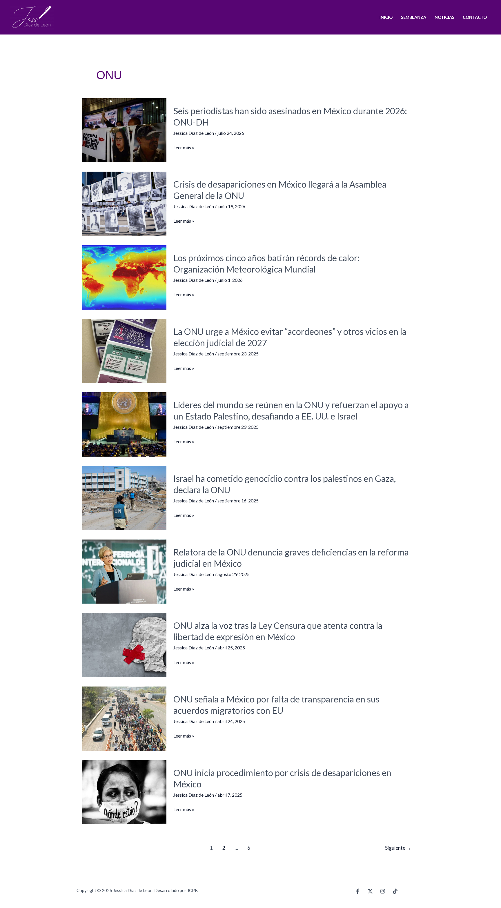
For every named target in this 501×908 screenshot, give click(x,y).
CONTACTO (475, 17)
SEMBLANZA (413, 17)
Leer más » (183, 147)
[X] (370, 891)
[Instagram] (382, 891)
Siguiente (398, 848)
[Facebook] (357, 891)
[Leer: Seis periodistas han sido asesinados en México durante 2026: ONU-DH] (124, 129)
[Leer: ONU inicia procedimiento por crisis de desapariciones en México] (124, 791)
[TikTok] (395, 891)
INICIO (386, 17)
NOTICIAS (444, 17)
